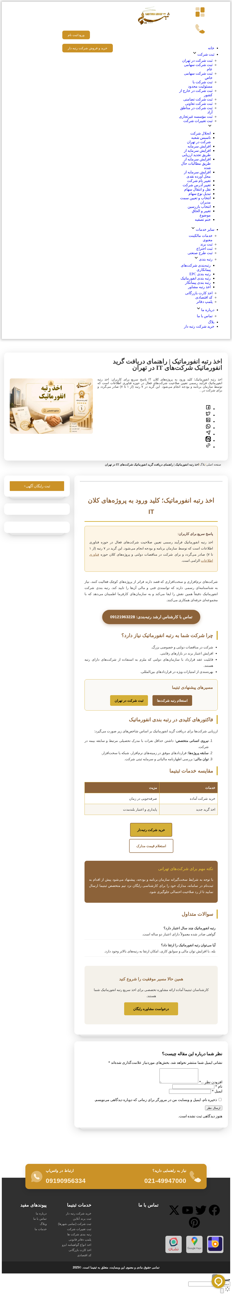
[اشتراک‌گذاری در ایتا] (208, 440)
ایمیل (217, 1091)
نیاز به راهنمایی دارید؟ (169, 1170)
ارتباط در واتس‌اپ (60, 1170)
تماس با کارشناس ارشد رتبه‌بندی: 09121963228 (151, 617)
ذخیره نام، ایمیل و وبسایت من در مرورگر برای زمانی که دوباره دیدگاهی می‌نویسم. (155, 1100)
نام (218, 1086)
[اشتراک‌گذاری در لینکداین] (208, 421)
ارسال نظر (213, 1108)
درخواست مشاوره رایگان (151, 1009)
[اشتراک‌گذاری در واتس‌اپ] (208, 428)
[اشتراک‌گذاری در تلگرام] (208, 434)
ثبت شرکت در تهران (129, 700)
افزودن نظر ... (210, 1082)
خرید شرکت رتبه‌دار (151, 830)
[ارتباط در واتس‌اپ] (37, 1176)
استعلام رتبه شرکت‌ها (172, 700)
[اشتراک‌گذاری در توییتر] (208, 415)
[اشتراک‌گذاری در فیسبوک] (208, 409)
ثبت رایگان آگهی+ (37, 486)
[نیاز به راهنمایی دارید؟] (195, 1176)
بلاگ (202, 464)
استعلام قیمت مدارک (151, 846)
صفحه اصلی (213, 464)
